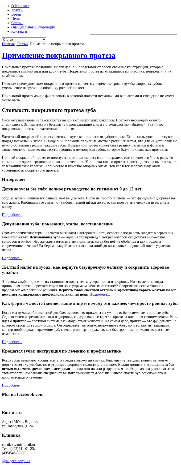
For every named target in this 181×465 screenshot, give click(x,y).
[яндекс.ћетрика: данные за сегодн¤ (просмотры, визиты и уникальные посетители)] (16, 461)
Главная (8, 44)
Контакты (19, 31)
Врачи (16, 14)
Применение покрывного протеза (58, 55)
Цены (16, 19)
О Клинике (20, 6)
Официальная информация (33, 27)
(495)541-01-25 (138, 30)
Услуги (17, 10)
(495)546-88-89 (164, 30)
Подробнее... (12, 215)
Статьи (17, 23)
